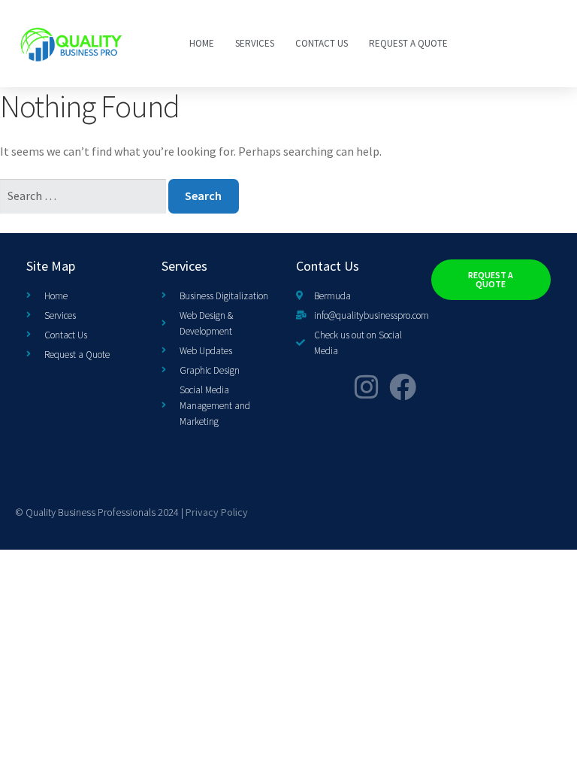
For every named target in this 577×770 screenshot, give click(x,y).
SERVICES (254, 43)
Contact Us (321, 43)
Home (201, 43)
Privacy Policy (217, 512)
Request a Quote (408, 43)
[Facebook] (402, 387)
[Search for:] (84, 195)
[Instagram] (366, 387)
